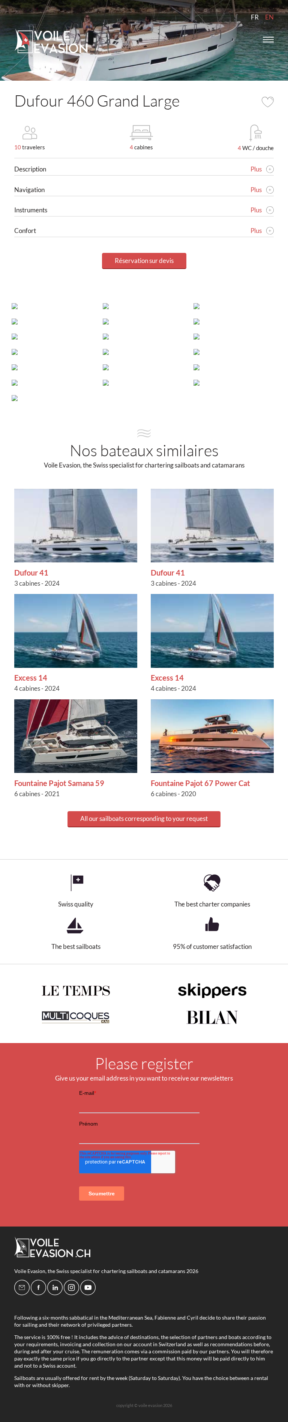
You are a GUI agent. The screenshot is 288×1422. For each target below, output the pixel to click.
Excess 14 (30, 677)
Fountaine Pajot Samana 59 (59, 783)
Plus (256, 169)
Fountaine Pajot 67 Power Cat (200, 783)
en (269, 17)
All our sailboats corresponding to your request (144, 818)
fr (255, 17)
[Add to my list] (268, 102)
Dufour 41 (31, 572)
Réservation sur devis (144, 261)
